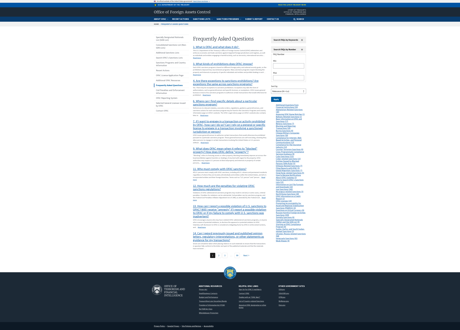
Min (274, 60)
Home (156, 24)
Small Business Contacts (208, 293)
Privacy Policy (159, 326)
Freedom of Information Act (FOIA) (212, 305)
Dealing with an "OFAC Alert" (249, 297)
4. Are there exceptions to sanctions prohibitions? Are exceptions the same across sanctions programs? (226, 82)
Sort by (274, 86)
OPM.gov (282, 297)
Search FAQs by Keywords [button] (286, 39)
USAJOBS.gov (284, 293)
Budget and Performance (208, 297)
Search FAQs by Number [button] (285, 49)
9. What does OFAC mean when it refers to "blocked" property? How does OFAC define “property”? (225, 150)
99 (237, 255)
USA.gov (282, 289)
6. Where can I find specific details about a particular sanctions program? (225, 102)
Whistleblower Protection (208, 313)
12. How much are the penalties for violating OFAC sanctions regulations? (224, 187)
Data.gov (282, 305)
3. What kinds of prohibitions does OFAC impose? (223, 64)
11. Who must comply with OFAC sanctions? (219, 169)
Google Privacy (173, 326)
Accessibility (209, 326)
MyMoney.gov (284, 301)
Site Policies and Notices (191, 326)
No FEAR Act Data (205, 309)
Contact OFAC (244, 293)
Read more (197, 58)
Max (275, 72)
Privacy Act (203, 289)
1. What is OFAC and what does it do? (216, 47)
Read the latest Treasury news (292, 5)
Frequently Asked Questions (174, 24)
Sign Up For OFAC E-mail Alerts (250, 289)
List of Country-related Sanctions (251, 301)
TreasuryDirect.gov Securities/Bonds (213, 301)
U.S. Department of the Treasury (174, 5)
